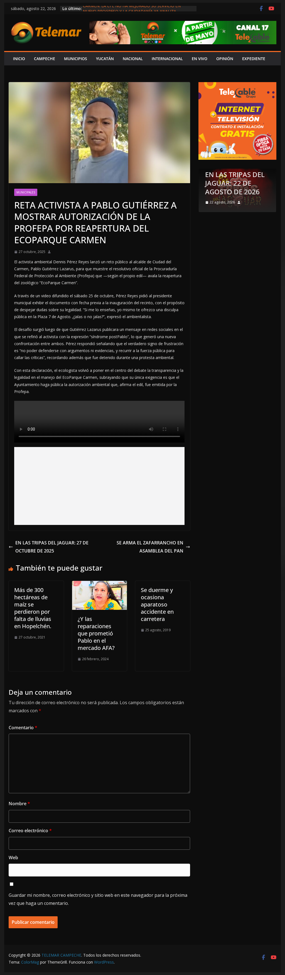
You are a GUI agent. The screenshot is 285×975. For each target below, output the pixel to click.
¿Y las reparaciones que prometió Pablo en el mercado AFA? (96, 633)
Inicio (19, 58)
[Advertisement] (99, 486)
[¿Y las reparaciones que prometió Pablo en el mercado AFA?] (99, 585)
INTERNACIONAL (167, 58)
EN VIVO (199, 58)
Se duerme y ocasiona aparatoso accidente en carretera (157, 604)
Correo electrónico (30, 830)
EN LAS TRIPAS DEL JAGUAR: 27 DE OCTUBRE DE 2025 (52, 547)
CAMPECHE (44, 58)
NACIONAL (133, 58)
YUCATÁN (105, 58)
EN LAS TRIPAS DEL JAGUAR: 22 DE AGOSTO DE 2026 (235, 183)
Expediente (253, 58)
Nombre (19, 803)
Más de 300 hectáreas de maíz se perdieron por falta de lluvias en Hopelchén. (32, 608)
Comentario (23, 728)
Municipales (25, 192)
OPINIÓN (224, 58)
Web (13, 857)
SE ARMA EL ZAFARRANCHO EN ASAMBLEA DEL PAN (150, 547)
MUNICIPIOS (75, 58)
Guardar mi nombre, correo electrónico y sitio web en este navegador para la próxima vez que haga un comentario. (98, 899)
